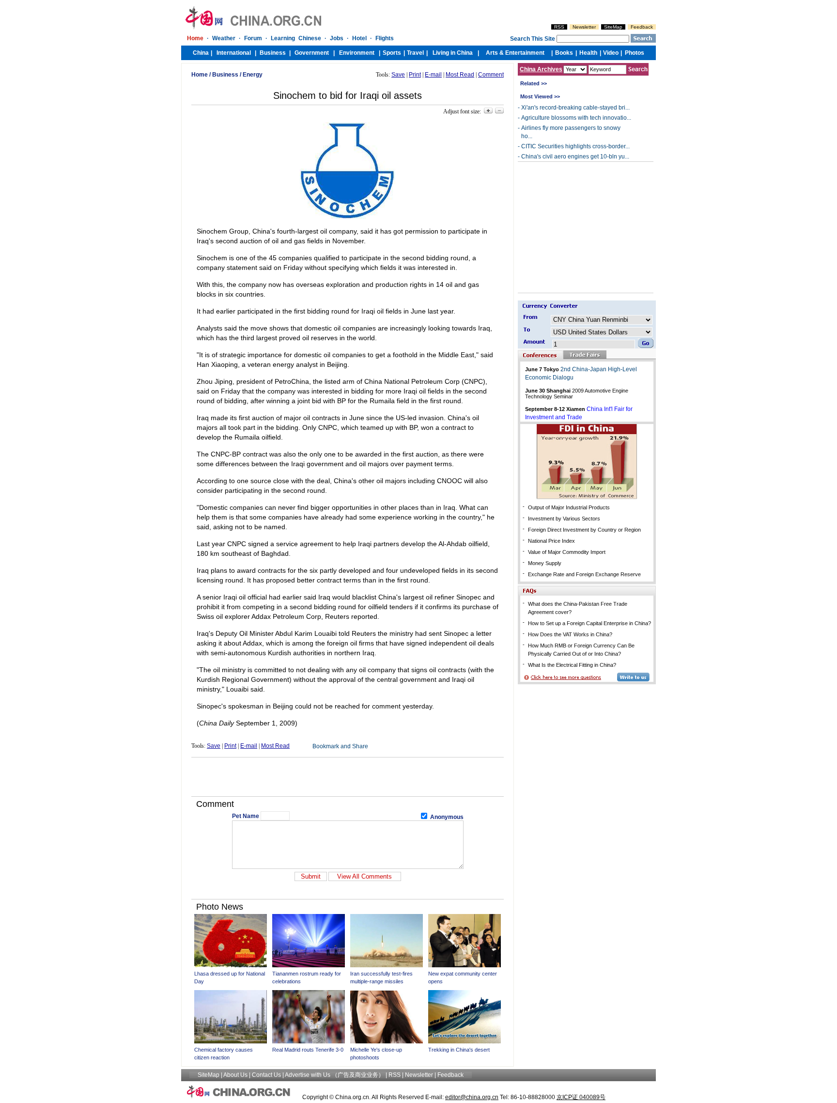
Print (415, 74)
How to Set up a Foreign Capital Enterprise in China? (589, 623)
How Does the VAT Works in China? (570, 634)
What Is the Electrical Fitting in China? (572, 665)
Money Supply (544, 563)
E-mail (433, 74)
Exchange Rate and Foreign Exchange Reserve (584, 574)
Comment (491, 74)
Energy (253, 74)
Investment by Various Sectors (564, 518)
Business (225, 74)
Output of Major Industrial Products (569, 507)
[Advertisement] (347, 776)
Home (199, 74)
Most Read (460, 74)
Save (398, 74)
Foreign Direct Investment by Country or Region (584, 530)
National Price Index (551, 541)
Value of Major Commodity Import (566, 552)
